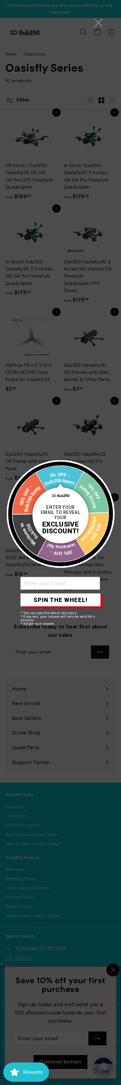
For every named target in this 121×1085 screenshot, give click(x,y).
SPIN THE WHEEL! (60, 599)
